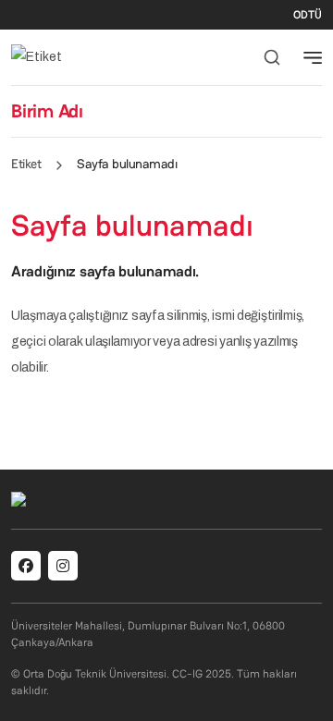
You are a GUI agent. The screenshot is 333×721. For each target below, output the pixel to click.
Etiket (26, 163)
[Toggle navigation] (312, 57)
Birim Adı (47, 111)
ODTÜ (307, 14)
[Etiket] (36, 57)
